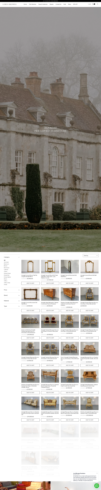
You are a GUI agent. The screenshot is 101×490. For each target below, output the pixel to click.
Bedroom (6, 264)
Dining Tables (7, 277)
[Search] (97, 4)
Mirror (5, 279)
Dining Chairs (7, 273)
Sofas (5, 284)
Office (5, 281)
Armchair (6, 262)
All (4, 260)
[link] (93, 4)
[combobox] (91, 255)
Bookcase (6, 267)
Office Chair (7, 282)
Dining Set (6, 275)
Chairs (5, 271)
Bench (5, 266)
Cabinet (6, 269)
